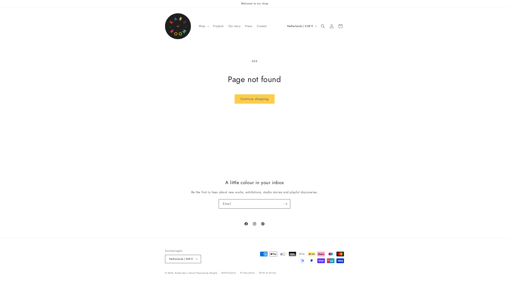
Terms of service (267, 272)
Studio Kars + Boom (185, 272)
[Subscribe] (285, 204)
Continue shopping (255, 99)
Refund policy (228, 272)
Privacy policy (247, 272)
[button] (203, 26)
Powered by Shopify (207, 272)
